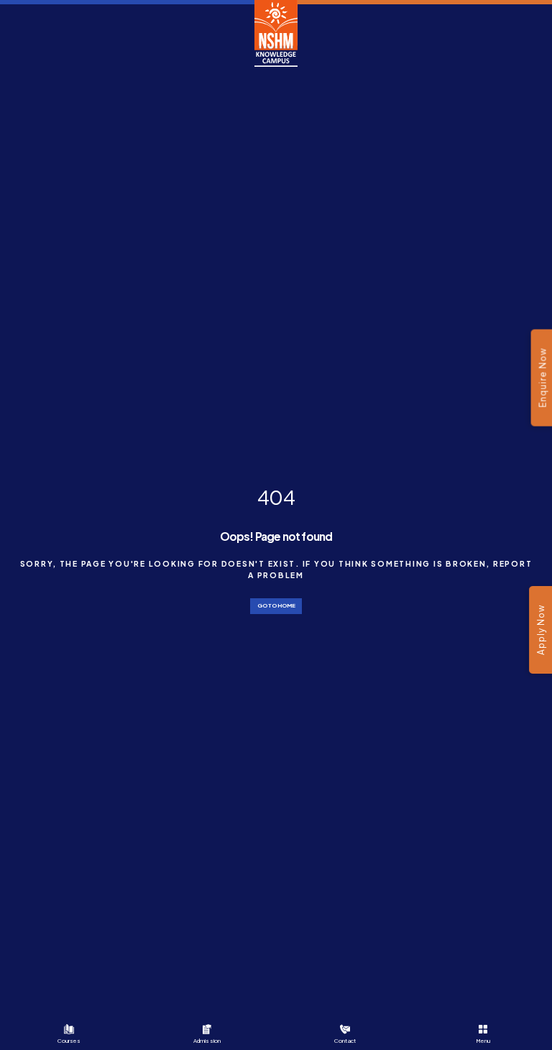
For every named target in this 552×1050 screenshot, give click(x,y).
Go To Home (276, 605)
